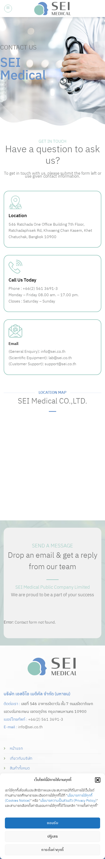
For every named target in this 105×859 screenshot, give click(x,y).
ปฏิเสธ (52, 836)
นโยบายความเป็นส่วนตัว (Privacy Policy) (68, 800)
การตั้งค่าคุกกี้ (52, 850)
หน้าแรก (16, 748)
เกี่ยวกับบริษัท (21, 758)
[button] (97, 780)
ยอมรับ (52, 823)
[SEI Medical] (52, 8)
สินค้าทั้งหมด (20, 768)
